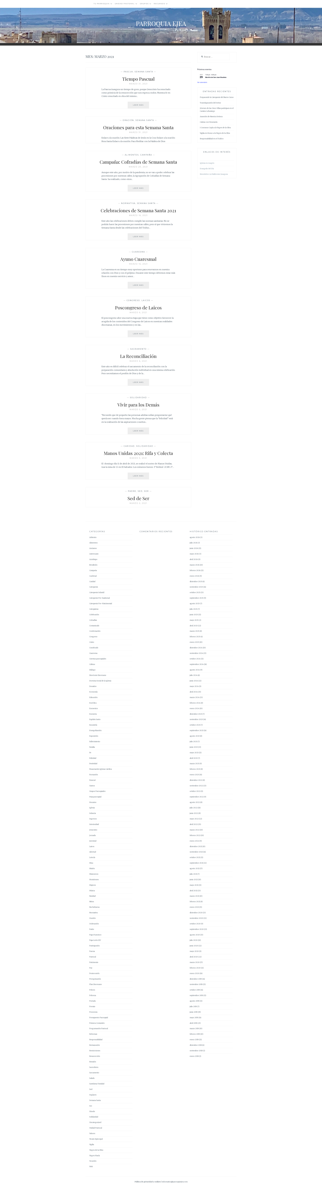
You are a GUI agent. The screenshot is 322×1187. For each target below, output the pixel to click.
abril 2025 (194, 626)
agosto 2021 (194, 868)
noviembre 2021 (196, 852)
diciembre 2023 (196, 714)
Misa (91, 863)
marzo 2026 (194, 565)
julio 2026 (193, 543)
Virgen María (94, 1156)
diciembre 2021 (196, 846)
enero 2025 (194, 642)
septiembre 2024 (197, 664)
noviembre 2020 (196, 918)
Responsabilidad (95, 1040)
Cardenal (93, 576)
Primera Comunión (97, 1023)
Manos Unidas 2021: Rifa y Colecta (138, 453)
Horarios (92, 802)
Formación (93, 775)
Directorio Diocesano (97, 675)
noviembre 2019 (196, 984)
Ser (146, 491)
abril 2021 (193, 891)
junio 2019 (193, 1012)
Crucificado (93, 648)
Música (92, 891)
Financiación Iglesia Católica (100, 769)
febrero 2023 (195, 769)
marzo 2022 (194, 830)
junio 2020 (194, 946)
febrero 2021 (195, 902)
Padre (132, 491)
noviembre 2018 (196, 1051)
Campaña (146, 155)
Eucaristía (93, 725)
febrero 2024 (195, 703)
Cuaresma (138, 252)
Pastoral (92, 957)
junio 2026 (194, 548)
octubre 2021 (195, 857)
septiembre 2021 (196, 863)
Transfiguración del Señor (210, 103)
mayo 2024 (194, 686)
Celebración (94, 615)
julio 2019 (193, 1006)
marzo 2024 (194, 697)
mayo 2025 (194, 620)
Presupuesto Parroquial (98, 1018)
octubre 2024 (195, 659)
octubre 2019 (195, 990)
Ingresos (93, 819)
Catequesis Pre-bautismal (99, 598)
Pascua (128, 72)
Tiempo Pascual (138, 79)
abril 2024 (194, 692)
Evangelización (95, 730)
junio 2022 (194, 813)
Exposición (93, 736)
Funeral (92, 780)
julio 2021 (193, 874)
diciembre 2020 (196, 913)
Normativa (128, 203)
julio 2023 (193, 742)
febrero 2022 (195, 835)
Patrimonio (93, 962)
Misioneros (93, 874)
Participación (94, 946)
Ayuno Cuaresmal (138, 259)
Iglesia (92, 808)
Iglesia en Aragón (207, 163)
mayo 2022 (194, 819)
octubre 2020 (195, 924)
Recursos (159, 4)
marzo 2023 (194, 764)
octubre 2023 (195, 725)
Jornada (92, 835)
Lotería (92, 857)
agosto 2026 (195, 537)
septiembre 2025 (196, 598)
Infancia (92, 813)
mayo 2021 (194, 885)
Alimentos (132, 155)
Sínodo (92, 1111)
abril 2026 (194, 559)
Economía (93, 692)
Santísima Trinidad (96, 1084)
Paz (90, 968)
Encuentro (93, 708)
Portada (92, 1001)
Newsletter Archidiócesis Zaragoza (214, 174)
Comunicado (94, 626)
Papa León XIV (95, 940)
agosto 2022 (195, 802)
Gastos (92, 786)
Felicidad (92, 758)
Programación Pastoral (98, 1028)
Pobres (92, 990)
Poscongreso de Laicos (138, 307)
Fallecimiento (94, 742)
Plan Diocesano (95, 984)
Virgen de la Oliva (96, 1150)
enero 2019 (194, 1040)
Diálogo (92, 670)
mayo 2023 (194, 753)
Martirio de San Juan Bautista (215, 77)
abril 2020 (194, 957)
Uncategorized (95, 1122)
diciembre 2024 (196, 648)
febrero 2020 (195, 968)
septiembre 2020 (197, 929)
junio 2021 (194, 880)
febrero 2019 (195, 1034)
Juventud (92, 841)
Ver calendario (202, 82)
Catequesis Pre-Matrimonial (100, 603)
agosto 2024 (195, 670)
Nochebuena (94, 907)
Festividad (93, 764)
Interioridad (94, 824)
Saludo (92, 1078)
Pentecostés (94, 973)
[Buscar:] (215, 57)
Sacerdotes (93, 1067)
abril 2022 (194, 824)
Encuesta (93, 714)
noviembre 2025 (196, 587)
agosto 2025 (195, 603)
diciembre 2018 (196, 1045)
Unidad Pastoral (125, 4)
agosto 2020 (195, 935)
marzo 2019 (194, 1028)
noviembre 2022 (196, 786)
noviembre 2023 (196, 719)
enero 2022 (194, 841)
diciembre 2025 (196, 581)
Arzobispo (93, 559)
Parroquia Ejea (161, 23)
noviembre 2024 (196, 653)
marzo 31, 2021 (138, 84)
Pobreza (92, 995)
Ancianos (93, 548)
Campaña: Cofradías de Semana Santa (138, 162)
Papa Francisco (95, 935)
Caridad (129, 446)
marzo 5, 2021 (138, 409)
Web (91, 1166)
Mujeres (92, 885)
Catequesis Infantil (96, 592)
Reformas (93, 1034)
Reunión (92, 1062)
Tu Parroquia (102, 4)
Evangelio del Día (207, 169)
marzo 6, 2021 (138, 312)
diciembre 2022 (196, 780)
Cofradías (93, 620)
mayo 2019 (194, 1018)
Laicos (146, 300)
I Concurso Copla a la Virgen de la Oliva (215, 128)
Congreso (133, 300)
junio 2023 (194, 747)
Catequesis (93, 587)
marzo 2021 (194, 896)
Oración (128, 120)
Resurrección (94, 1056)
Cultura (92, 664)
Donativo (92, 686)
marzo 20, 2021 (138, 167)
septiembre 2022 (197, 797)
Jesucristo (93, 830)
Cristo (91, 642)
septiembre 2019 (196, 995)
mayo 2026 (194, 554)
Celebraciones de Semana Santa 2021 (138, 210)
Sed (140, 491)
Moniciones (94, 880)
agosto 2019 (194, 1001)
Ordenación (94, 924)
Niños (91, 902)
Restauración (94, 1045)
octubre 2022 (195, 791)
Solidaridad (138, 397)
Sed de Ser (138, 498)
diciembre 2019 (196, 979)
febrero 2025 (195, 637)
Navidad (92, 896)
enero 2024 (194, 708)
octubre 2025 (195, 592)
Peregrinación (95, 979)
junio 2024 (194, 681)
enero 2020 (194, 973)
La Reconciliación (138, 356)
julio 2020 (193, 940)
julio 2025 (193, 609)
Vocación (92, 1161)
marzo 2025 (194, 631)
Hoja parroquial (95, 797)
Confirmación (94, 631)
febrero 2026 (195, 570)
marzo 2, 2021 (138, 503)
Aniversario (93, 554)
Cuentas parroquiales (97, 659)
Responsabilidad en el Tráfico (212, 139)
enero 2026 (194, 576)
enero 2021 (194, 907)
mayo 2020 (194, 951)
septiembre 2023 (196, 730)
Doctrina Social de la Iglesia (100, 681)
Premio (92, 1006)
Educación (93, 697)
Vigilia (91, 1144)
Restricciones (94, 1051)
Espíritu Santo (94, 719)
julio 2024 (193, 675)
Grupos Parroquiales (97, 791)
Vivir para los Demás (138, 405)
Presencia (93, 1012)
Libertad (92, 852)
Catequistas (93, 609)
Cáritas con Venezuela (208, 122)
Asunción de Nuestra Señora (211, 116)
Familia (92, 747)
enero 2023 (194, 775)
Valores (92, 1133)
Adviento (92, 537)
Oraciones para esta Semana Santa (138, 127)
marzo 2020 (194, 962)
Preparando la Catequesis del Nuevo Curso (217, 97)
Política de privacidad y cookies (148, 1182)
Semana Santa (144, 72)
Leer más (141, 106)
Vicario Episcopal (96, 1139)
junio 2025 (194, 615)
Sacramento (138, 349)
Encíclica (92, 703)
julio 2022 (193, 808)
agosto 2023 (194, 736)
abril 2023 (193, 758)
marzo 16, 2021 (138, 215)
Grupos (144, 4)
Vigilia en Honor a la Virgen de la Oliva (215, 133)
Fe (90, 753)
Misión (92, 868)
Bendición (93, 565)
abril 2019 (193, 1023)
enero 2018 (194, 1056)
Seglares (92, 1095)
